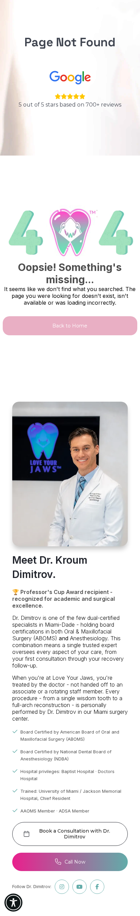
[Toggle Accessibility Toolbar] (13, 902)
